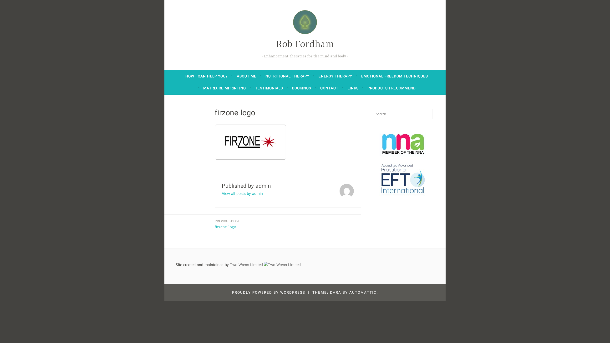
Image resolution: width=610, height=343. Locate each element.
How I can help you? (206, 76)
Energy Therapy (335, 76)
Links (353, 88)
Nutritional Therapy (287, 76)
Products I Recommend (392, 88)
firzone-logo (227, 224)
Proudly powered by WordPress (268, 293)
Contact (329, 88)
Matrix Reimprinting (224, 88)
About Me (246, 76)
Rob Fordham (305, 44)
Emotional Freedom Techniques (394, 76)
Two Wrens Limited (246, 265)
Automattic (362, 293)
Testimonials (269, 88)
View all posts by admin (242, 194)
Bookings (301, 88)
